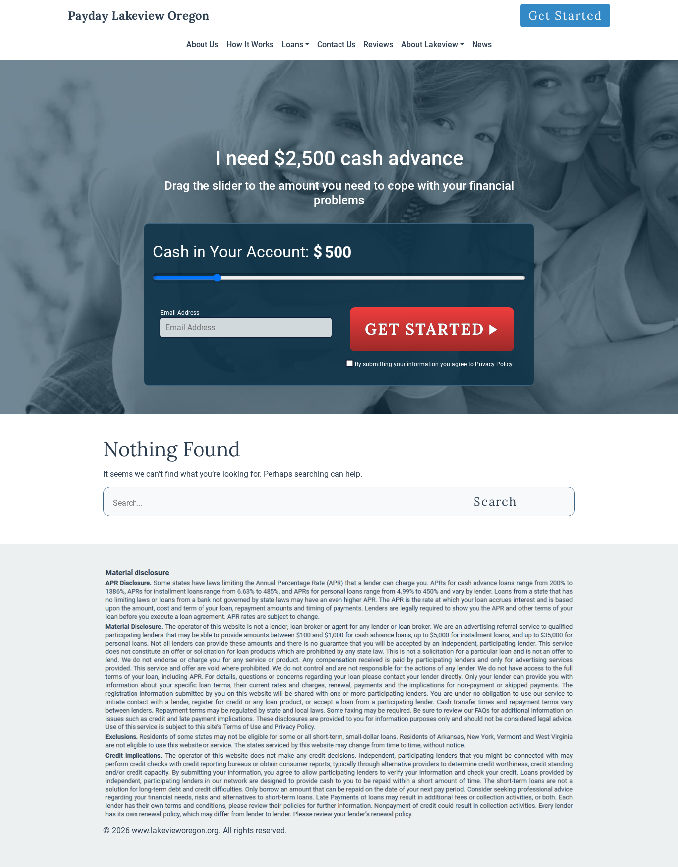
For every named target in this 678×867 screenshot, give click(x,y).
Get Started (565, 15)
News (482, 44)
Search (495, 501)
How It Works (249, 44)
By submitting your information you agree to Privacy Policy (434, 364)
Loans (292, 44)
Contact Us (336, 44)
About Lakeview (429, 44)
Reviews (378, 44)
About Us (202, 44)
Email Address (179, 312)
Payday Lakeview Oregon (138, 15)
